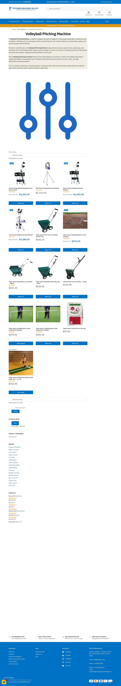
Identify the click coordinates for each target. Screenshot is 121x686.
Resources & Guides (106, 2)
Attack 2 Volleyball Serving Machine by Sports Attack (20, 189)
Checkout (109, 15)
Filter (15, 423)
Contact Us (39, 654)
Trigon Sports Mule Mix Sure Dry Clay (74, 328)
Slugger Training (14, 473)
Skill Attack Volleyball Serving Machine (47, 188)
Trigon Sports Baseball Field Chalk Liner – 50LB (48, 282)
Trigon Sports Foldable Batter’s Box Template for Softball (46, 329)
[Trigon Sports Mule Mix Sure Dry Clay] (75, 314)
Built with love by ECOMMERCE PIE (19, 682)
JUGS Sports (13, 460)
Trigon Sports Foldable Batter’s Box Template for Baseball (19, 329)
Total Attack (12, 437)
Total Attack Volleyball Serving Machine (21, 235)
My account (89, 15)
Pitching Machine (22, 29)
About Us (11, 652)
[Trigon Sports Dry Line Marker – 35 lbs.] (75, 267)
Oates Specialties (14, 465)
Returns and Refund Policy (17, 659)
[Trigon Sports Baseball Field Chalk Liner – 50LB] (48, 267)
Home (14, 29)
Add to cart (21, 203)
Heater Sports (13, 455)
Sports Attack (13, 478)
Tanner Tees (12, 480)
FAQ (37, 656)
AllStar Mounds (13, 450)
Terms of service (14, 664)
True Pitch (12, 485)
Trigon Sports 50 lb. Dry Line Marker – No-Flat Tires (47, 235)
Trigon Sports (13, 483)
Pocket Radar (13, 467)
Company (11, 654)
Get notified (21, 392)
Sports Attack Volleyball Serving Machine (73, 189)
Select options (21, 343)
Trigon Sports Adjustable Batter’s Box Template (74, 235)
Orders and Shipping (15, 656)
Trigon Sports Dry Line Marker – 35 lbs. (75, 281)
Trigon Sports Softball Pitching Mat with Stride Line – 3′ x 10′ (21, 378)
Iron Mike (12, 457)
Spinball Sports (13, 475)
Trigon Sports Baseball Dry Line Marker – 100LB (20, 282)
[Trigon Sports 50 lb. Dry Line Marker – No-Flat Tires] (48, 220)
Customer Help (99, 15)
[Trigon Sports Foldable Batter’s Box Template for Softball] (48, 314)
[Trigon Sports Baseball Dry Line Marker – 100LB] (21, 267)
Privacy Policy (13, 661)
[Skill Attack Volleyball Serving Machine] (48, 174)
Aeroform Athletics (15, 447)
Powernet (12, 470)
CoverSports (13, 452)
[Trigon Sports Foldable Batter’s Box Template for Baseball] (21, 314)
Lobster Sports (13, 462)
